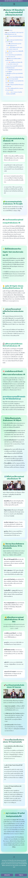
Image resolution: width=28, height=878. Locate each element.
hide (11, 30)
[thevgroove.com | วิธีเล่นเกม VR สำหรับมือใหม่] (14, 4)
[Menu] (2, 4)
